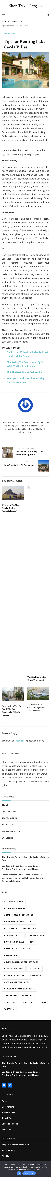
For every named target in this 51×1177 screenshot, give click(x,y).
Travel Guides (9, 818)
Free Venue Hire (36, 935)
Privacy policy (29, 1173)
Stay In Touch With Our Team (15, 1144)
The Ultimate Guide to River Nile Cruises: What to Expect (25, 859)
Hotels (26, 948)
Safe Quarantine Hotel (16, 982)
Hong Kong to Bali (14, 942)
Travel (42, 1002)
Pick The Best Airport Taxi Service (24, 372)
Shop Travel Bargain (25, 6)
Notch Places (11, 955)
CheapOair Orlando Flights (19, 922)
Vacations (7, 838)
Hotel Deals (10, 948)
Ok (19, 1173)
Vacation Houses (11, 831)
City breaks (10, 928)
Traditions (10, 1002)
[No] (48, 1169)
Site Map (6, 1156)
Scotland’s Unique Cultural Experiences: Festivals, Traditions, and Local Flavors (21, 867)
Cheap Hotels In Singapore (18, 915)
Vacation (9, 1009)
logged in (19, 740)
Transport (28, 1002)
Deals (5, 805)
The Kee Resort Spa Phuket (18, 995)
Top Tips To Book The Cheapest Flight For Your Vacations (36, 708)
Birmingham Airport (15, 908)
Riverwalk (35, 975)
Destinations (9, 811)
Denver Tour (29, 928)
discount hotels (13, 935)
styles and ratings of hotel (19, 989)
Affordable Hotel (13, 902)
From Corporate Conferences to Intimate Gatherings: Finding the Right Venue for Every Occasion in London (23, 877)
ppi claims (34, 969)
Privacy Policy (8, 1150)
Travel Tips (9, 34)
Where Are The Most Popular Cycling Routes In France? (10, 508)
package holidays (13, 969)
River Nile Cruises (14, 975)
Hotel (32, 942)
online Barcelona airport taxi (21, 962)
